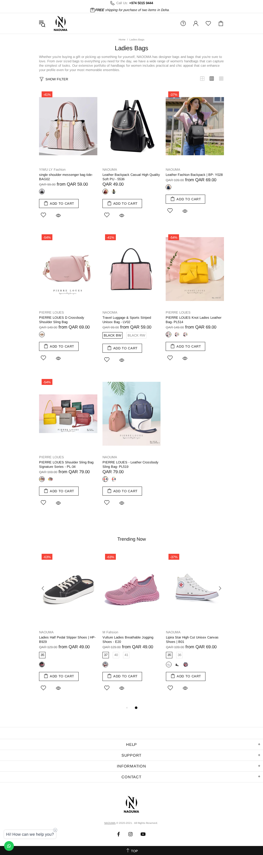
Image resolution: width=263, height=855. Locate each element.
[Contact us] (9, 846)
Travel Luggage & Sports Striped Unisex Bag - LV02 (126, 320)
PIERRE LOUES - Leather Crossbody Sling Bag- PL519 (130, 464)
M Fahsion (110, 632)
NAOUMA (60, 23)
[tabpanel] (68, 628)
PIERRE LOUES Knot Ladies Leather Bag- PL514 (193, 320)
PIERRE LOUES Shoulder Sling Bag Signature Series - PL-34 (66, 464)
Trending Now (131, 539)
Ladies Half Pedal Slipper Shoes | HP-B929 (67, 639)
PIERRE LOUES (51, 312)
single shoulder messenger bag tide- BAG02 (66, 177)
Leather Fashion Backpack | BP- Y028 (194, 175)
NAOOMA (109, 312)
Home (122, 39)
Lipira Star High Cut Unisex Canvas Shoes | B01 (192, 639)
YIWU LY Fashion (52, 169)
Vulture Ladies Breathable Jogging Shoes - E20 (127, 639)
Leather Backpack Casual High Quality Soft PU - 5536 (131, 177)
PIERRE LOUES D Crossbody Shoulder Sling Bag (61, 320)
